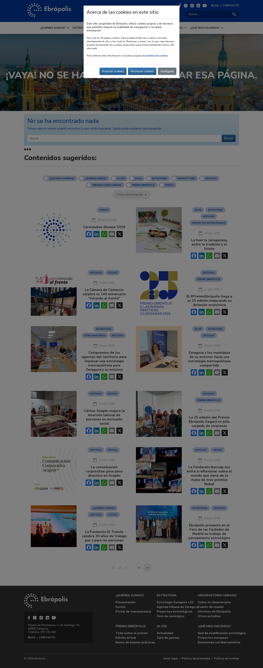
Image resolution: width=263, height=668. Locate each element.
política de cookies (157, 55)
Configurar (167, 71)
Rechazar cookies (142, 71)
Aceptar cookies (113, 71)
